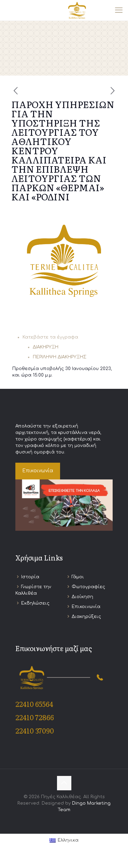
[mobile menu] (119, 10)
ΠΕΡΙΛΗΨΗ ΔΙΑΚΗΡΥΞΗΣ (59, 357)
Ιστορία (30, 577)
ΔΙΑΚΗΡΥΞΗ (45, 347)
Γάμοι (78, 577)
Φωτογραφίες (88, 586)
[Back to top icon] (64, 783)
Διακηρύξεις (86, 616)
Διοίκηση (82, 596)
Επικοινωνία (86, 606)
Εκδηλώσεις (35, 603)
